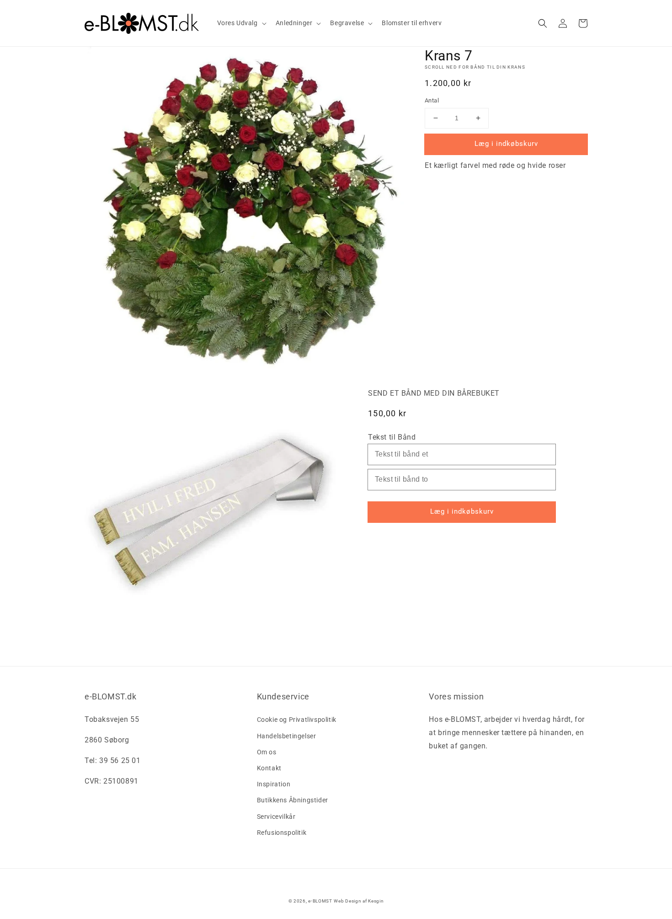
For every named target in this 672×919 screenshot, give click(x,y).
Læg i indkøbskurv (506, 144)
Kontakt (269, 768)
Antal (432, 100)
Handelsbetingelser (286, 736)
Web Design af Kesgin (359, 900)
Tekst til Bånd (392, 437)
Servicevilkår (276, 816)
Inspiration (274, 784)
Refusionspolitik (282, 832)
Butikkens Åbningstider (292, 800)
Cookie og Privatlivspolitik (296, 719)
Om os (267, 752)
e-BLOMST (320, 900)
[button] (543, 23)
